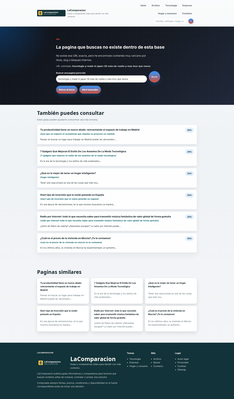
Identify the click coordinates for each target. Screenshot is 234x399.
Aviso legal (183, 359)
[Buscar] (191, 21)
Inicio (143, 5)
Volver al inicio (67, 89)
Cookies (182, 366)
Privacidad (183, 362)
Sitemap (182, 369)
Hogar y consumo (167, 13)
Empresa (187, 5)
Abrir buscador (90, 89)
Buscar (154, 77)
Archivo (156, 5)
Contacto (187, 13)
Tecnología (171, 5)
